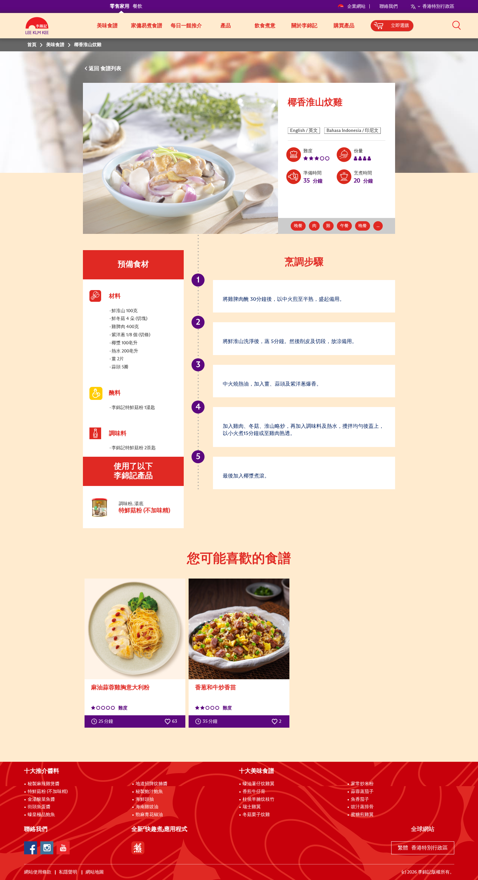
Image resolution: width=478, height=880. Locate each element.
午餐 (344, 226)
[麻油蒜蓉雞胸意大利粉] (135, 629)
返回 (94, 68)
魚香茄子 (360, 799)
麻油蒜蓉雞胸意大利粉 (120, 688)
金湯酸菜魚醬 (41, 799)
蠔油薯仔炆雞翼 (258, 784)
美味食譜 (107, 25)
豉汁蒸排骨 (362, 807)
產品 (225, 25)
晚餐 (298, 226)
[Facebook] (30, 847)
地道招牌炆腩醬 (151, 784)
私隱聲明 (68, 872)
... (378, 226)
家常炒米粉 (362, 784)
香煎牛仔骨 (254, 791)
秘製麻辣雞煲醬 (44, 784)
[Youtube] (63, 847)
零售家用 (119, 6)
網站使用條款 (37, 872)
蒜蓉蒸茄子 (362, 791)
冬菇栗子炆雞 (256, 814)
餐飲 (137, 6)
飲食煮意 (265, 25)
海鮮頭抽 (145, 799)
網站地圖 (95, 872)
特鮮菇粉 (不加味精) (48, 791)
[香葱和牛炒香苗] (239, 629)
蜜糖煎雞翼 (362, 814)
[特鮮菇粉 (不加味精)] (133, 516)
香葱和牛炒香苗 (215, 688)
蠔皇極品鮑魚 (41, 814)
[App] (137, 847)
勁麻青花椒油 (149, 814)
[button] (456, 25)
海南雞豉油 (147, 807)
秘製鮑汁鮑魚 (149, 791)
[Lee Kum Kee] (37, 29)
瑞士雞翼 (252, 807)
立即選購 (400, 25)
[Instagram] (46, 847)
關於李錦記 (304, 25)
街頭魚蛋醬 (39, 807)
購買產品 (344, 25)
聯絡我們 (388, 6)
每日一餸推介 (186, 25)
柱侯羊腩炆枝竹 (258, 799)
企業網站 (356, 6)
